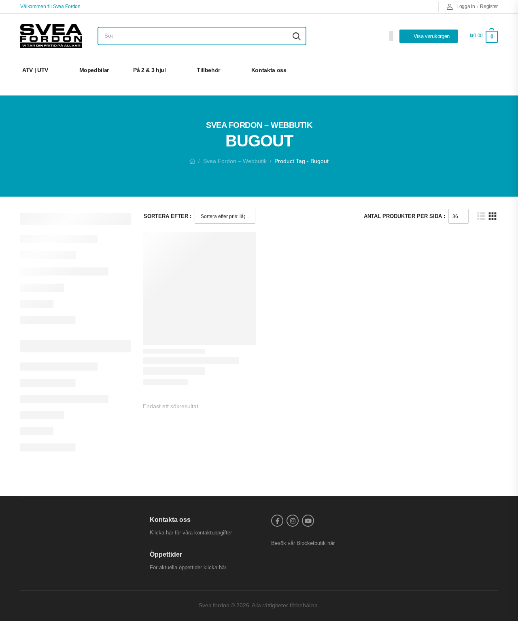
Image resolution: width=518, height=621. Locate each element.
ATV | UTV (35, 70)
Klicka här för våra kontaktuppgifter (191, 533)
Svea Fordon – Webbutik (235, 161)
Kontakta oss (269, 70)
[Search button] (297, 36)
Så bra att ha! (468, 70)
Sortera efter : (167, 216)
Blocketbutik (311, 543)
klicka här (215, 567)
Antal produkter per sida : (404, 216)
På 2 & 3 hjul (149, 70)
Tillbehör (208, 70)
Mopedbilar (94, 70)
